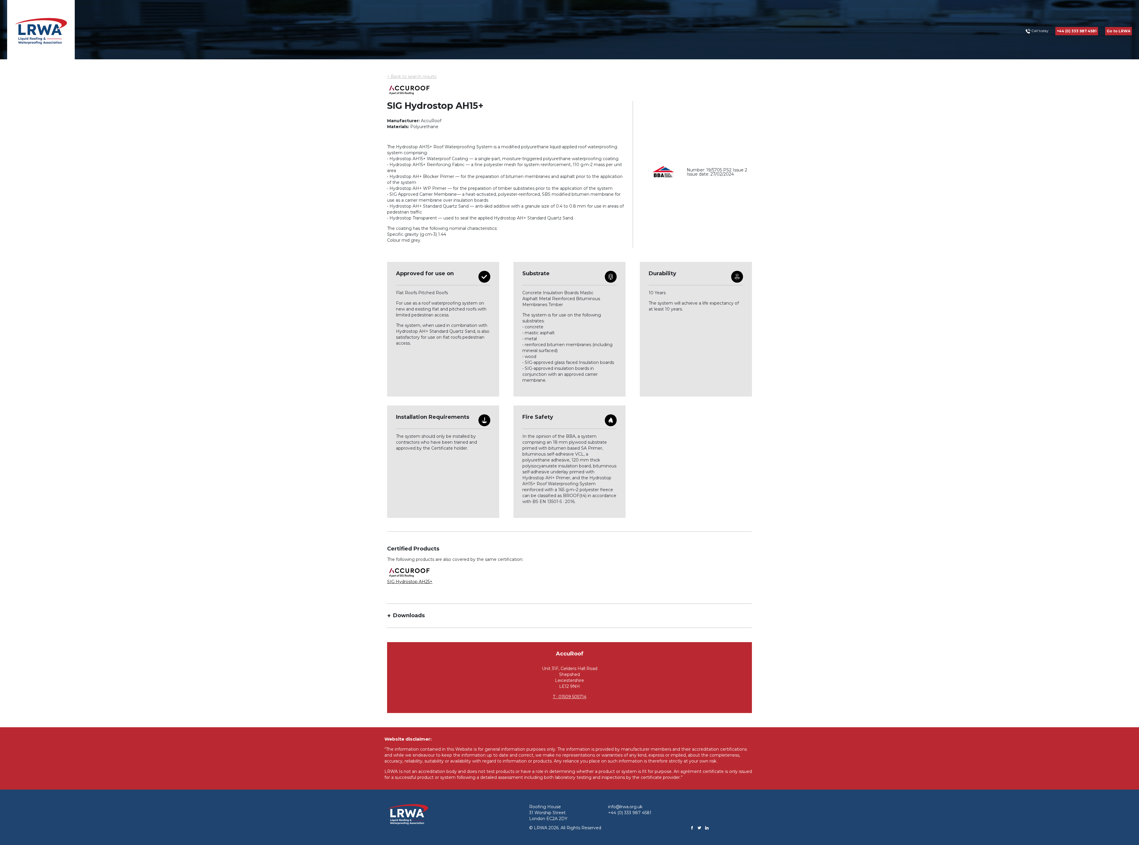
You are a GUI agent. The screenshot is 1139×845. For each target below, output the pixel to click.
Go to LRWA (1118, 31)
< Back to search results (411, 76)
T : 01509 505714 (569, 696)
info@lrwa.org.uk (625, 806)
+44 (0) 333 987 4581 (1077, 31)
